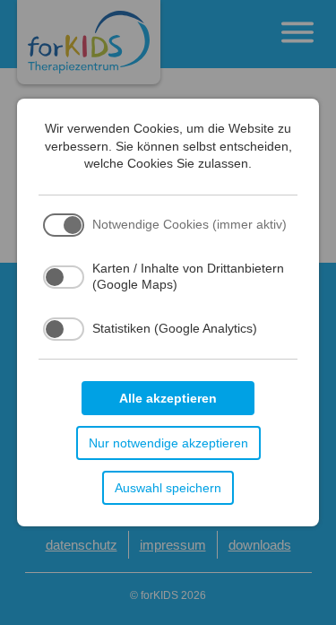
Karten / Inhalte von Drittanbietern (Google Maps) (188, 276)
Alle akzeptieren (168, 398)
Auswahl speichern (168, 488)
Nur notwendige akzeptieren (168, 443)
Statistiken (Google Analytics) (174, 328)
